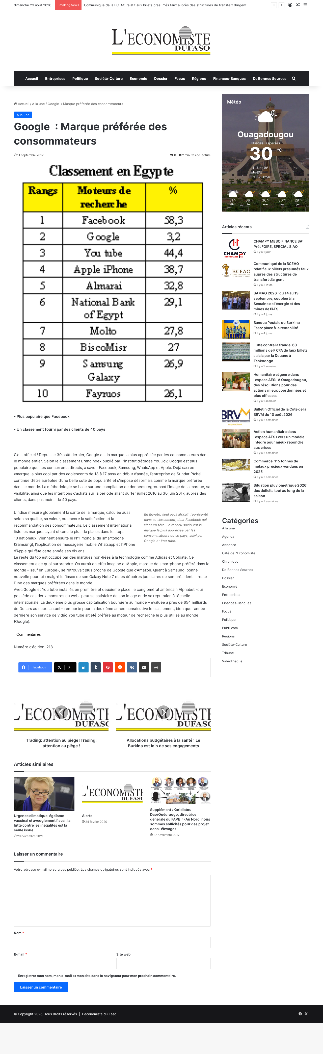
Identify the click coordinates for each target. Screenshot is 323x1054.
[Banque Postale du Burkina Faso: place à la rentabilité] (236, 329)
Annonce (229, 545)
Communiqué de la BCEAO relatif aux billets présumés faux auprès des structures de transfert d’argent (165, 5)
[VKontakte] (132, 667)
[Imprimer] (156, 667)
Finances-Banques (229, 78)
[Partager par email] (144, 667)
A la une (38, 104)
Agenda (228, 536)
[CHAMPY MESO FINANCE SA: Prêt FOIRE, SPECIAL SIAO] (236, 248)
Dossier (161, 78)
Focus (180, 78)
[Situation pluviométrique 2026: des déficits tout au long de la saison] (236, 492)
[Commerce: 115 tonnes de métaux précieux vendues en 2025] (236, 465)
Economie (138, 78)
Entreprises (55, 78)
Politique (80, 78)
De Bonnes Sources (269, 78)
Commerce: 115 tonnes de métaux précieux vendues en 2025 (278, 466)
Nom (19, 933)
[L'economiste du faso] (161, 38)
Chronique (230, 561)
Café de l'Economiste (238, 553)
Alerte (87, 815)
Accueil (31, 78)
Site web (123, 954)
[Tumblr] (96, 667)
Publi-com (230, 628)
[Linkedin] (83, 667)
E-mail (20, 954)
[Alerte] (112, 794)
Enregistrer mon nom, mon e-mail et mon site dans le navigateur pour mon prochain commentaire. (97, 976)
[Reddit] (120, 667)
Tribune (228, 653)
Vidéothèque (232, 661)
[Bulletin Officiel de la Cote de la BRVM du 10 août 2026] (236, 416)
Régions (199, 78)
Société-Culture (109, 78)
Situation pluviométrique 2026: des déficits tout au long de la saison (280, 490)
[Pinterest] (108, 667)
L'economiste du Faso (99, 1014)
